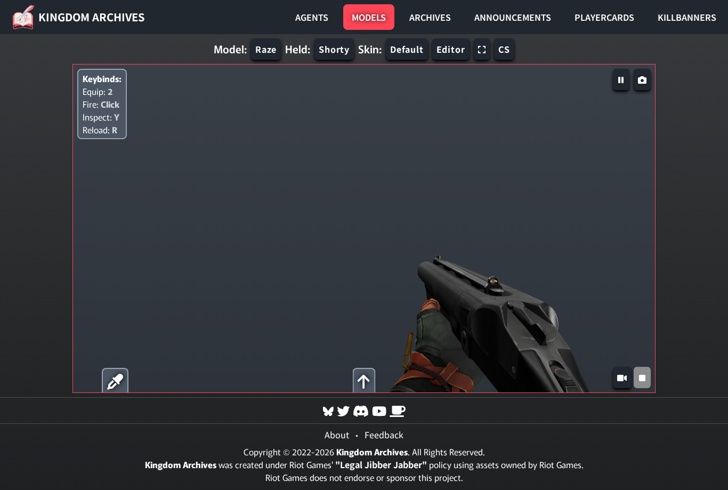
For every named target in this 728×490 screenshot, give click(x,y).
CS (504, 49)
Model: (230, 49)
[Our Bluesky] (328, 410)
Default (407, 49)
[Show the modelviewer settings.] (364, 380)
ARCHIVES (430, 17)
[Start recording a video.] (622, 377)
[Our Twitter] (343, 410)
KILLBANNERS (687, 17)
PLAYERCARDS (604, 17)
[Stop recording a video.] (642, 377)
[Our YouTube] (379, 410)
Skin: (370, 49)
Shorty (334, 49)
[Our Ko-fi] (398, 410)
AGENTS (311, 17)
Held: (297, 49)
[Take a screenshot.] (642, 79)
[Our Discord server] (361, 410)
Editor (450, 49)
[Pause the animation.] (621, 79)
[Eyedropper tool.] (115, 380)
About (337, 434)
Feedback (384, 434)
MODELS (369, 17)
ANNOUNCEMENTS (512, 17)
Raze (266, 49)
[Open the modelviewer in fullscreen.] (482, 49)
